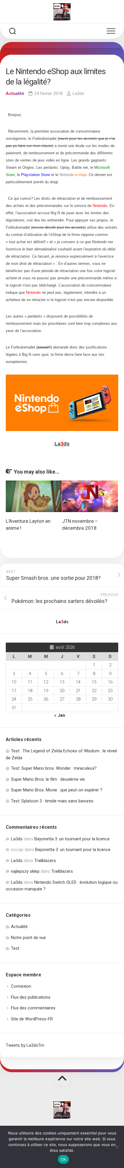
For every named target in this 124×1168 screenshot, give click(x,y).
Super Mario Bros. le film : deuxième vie (48, 779)
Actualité (15, 93)
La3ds (78, 93)
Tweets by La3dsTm (25, 1045)
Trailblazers (45, 860)
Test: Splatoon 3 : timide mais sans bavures (52, 801)
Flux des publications (30, 997)
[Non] (117, 1147)
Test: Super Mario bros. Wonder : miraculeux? (54, 768)
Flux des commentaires (33, 1008)
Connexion (21, 986)
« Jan (59, 715)
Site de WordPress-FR (32, 1019)
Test (15, 948)
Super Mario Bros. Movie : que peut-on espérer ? (56, 790)
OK (63, 1159)
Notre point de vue (28, 937)
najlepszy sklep (25, 871)
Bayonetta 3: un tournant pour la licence (72, 838)
